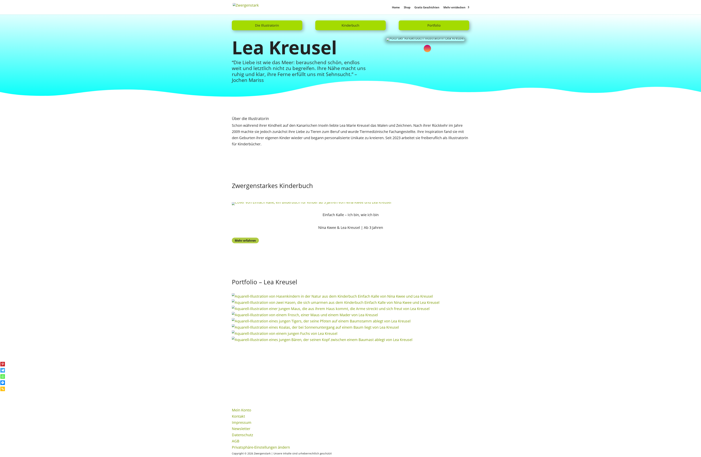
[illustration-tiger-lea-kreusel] (321, 321)
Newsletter (241, 428)
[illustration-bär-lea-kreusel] (322, 339)
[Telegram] (2, 370)
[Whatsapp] (2, 376)
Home (396, 7)
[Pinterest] (2, 364)
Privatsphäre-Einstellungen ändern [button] (261, 447)
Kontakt (238, 416)
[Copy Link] (2, 389)
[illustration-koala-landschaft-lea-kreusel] (315, 327)
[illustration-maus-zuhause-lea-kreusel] (331, 308)
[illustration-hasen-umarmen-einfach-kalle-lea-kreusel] (335, 302)
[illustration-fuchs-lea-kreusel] (284, 333)
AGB (235, 441)
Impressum (241, 422)
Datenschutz (242, 434)
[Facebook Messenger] (2, 382)
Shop (407, 7)
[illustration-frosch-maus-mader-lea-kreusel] (305, 314)
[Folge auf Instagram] (427, 48)
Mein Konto (241, 410)
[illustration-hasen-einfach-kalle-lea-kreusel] (332, 296)
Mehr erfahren (245, 241)
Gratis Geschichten (426, 7)
